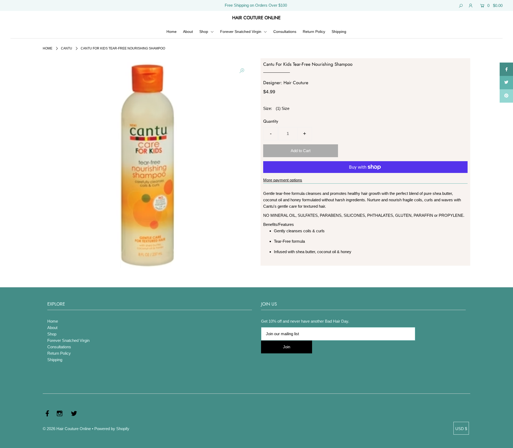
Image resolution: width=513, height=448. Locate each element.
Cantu (66, 48)
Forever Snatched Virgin (241, 31)
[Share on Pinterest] (506, 96)
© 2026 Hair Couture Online (67, 428)
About (188, 31)
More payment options (282, 180)
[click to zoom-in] (242, 71)
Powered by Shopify (111, 428)
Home (171, 31)
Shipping (339, 31)
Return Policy (314, 31)
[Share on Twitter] (506, 82)
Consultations (284, 31)
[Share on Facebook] (506, 69)
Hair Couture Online (256, 17)
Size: (267, 108)
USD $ (461, 428)
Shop (204, 31)
